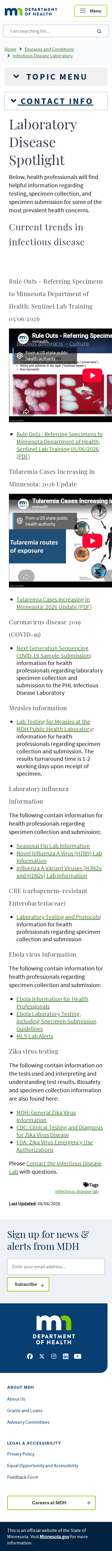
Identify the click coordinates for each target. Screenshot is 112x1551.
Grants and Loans (24, 1410)
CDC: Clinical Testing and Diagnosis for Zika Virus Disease (59, 1130)
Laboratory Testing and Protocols (58, 916)
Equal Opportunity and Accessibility (42, 1465)
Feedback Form (22, 1477)
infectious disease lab (77, 1191)
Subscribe (32, 1284)
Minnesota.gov (54, 1536)
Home (10, 49)
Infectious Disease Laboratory (43, 56)
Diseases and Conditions (49, 49)
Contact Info (55, 101)
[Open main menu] (90, 11)
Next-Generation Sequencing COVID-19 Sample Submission (53, 651)
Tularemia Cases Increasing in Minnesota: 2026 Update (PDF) (54, 602)
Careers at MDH (49, 1503)
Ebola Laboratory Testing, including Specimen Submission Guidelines (56, 1021)
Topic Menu (55, 77)
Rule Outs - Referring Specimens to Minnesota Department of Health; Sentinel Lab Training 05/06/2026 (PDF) (59, 445)
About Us (16, 1399)
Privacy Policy (20, 1454)
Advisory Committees (28, 1422)
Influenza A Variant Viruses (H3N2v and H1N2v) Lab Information (59, 871)
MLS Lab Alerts (34, 1036)
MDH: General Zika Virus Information (46, 1116)
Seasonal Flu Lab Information (53, 845)
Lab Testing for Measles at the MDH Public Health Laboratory (54, 725)
